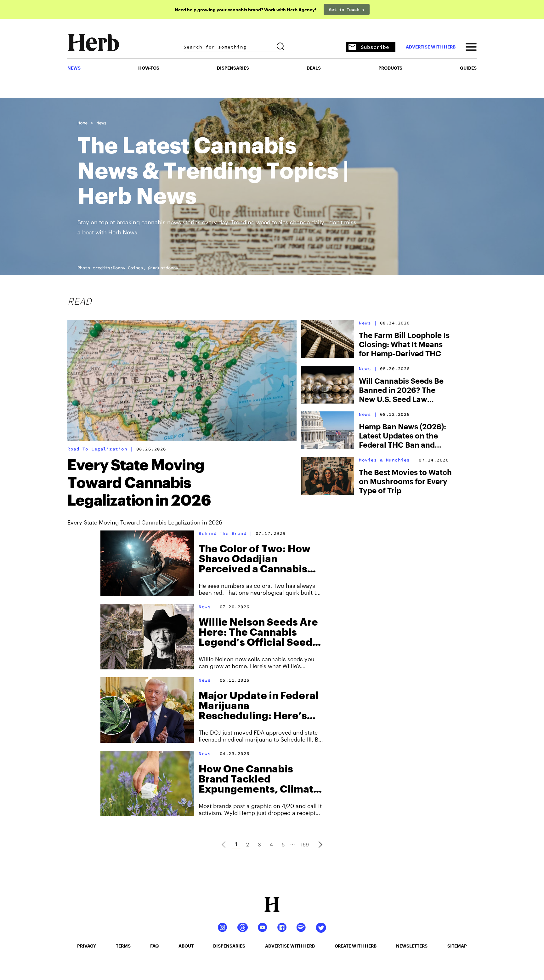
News (101, 122)
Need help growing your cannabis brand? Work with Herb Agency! (245, 9)
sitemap (457, 945)
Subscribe (375, 47)
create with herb (356, 945)
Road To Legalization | (100, 449)
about (186, 945)
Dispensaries (233, 68)
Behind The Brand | (225, 533)
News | (368, 323)
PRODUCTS (390, 68)
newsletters (412, 945)
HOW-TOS (148, 68)
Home (82, 122)
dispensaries (229, 945)
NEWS (74, 68)
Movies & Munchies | (387, 460)
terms (123, 945)
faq (154, 945)
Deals (314, 68)
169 (305, 844)
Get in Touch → (346, 9)
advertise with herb (431, 46)
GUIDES (468, 68)
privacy (86, 945)
